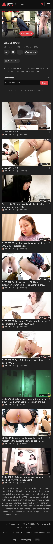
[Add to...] (20, 52)
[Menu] (49, 4)
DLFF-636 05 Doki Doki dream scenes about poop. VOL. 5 (23, 361)
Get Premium (27, 33)
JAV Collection (12, 61)
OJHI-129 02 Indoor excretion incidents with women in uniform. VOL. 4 (23, 205)
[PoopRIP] (8, 4)
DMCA (19, 527)
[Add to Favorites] (13, 52)
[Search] (41, 4)
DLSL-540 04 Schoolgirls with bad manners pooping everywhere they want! (22, 478)
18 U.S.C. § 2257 (28, 524)
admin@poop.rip (27, 539)
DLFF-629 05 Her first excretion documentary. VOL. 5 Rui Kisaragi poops (23, 244)
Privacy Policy (14, 524)
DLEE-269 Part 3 (10, 168)
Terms (4, 524)
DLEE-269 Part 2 (10, 131)
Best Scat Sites (30, 527)
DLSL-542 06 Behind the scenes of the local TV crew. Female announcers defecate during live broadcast (24, 400)
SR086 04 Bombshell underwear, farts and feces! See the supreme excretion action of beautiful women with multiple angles (22, 439)
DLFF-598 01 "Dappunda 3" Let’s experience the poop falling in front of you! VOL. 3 (24, 322)
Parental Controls (44, 524)
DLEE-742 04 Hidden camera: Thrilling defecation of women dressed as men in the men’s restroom (22, 283)
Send (44, 83)
